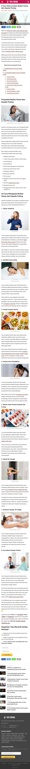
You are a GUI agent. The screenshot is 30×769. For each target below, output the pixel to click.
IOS (25, 740)
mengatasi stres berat (22, 394)
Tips (19, 735)
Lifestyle (10, 10)
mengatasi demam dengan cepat (14, 51)
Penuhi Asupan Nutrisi (12, 81)
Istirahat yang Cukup (11, 78)
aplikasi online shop (6, 441)
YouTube (11, 738)
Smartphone (21, 733)
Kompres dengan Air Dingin (13, 91)
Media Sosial (14, 735)
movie (22, 735)
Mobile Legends (14, 733)
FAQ (14, 763)
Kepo (6, 10)
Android (8, 733)
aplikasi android (19, 740)
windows (20, 738)
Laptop (15, 738)
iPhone (3, 738)
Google (7, 742)
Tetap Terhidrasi (11, 76)
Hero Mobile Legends (6, 740)
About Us (10, 763)
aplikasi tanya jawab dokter (16, 596)
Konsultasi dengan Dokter (13, 93)
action (3, 742)
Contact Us (4, 763)
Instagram (8, 735)
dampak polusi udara (13, 182)
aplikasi (3, 735)
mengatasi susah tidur (9, 303)
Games (7, 738)
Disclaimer (19, 763)
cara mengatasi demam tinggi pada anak (16, 489)
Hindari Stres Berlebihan (12, 83)
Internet (13, 740)
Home (2, 10)
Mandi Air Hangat (10, 89)
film (26, 733)
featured (3, 733)
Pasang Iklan (25, 763)
